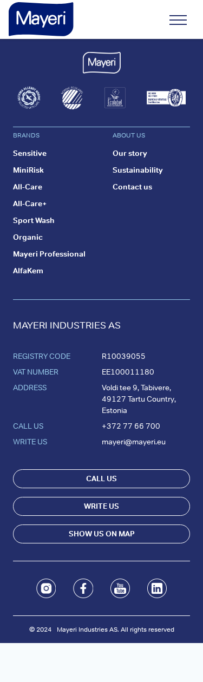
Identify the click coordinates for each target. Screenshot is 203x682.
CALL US (101, 478)
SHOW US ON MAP (102, 534)
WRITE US (101, 506)
